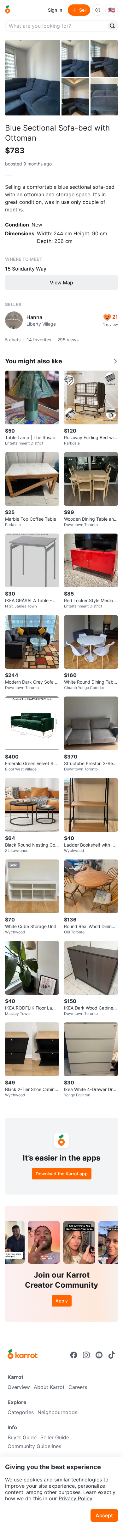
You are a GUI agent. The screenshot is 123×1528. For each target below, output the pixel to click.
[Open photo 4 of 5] (75, 96)
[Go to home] (7, 10)
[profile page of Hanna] (14, 320)
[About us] (97, 10)
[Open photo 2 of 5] (75, 58)
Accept (104, 1515)
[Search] (112, 25)
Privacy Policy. (76, 1498)
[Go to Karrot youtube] (99, 1355)
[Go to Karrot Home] (23, 1355)
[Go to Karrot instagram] (86, 1355)
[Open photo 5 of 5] (104, 96)
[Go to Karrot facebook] (74, 1355)
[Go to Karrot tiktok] (111, 1355)
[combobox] (56, 25)
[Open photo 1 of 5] (32, 77)
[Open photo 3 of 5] (104, 58)
